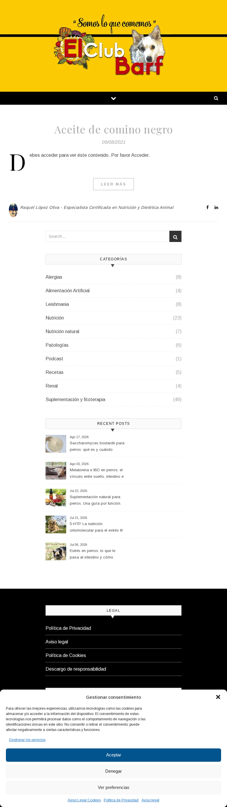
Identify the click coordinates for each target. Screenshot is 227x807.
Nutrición (55, 317)
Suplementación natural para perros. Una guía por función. (95, 500)
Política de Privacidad (121, 800)
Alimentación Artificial (68, 290)
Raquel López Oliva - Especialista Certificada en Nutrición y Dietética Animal (97, 207)
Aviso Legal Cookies (84, 800)
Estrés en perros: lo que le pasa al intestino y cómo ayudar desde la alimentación (96, 554)
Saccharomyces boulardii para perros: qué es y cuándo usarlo (97, 447)
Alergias (54, 277)
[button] (218, 697)
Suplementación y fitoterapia (75, 399)
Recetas (55, 372)
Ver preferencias (113, 787)
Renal (52, 385)
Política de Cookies (66, 655)
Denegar (113, 771)
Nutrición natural (62, 331)
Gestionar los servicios (27, 740)
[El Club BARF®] (113, 45)
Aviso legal (150, 800)
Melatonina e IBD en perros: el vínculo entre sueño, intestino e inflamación (97, 474)
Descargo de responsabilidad (76, 669)
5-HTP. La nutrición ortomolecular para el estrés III (96, 527)
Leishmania (57, 304)
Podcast (54, 358)
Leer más (113, 184)
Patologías (57, 345)
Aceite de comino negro (113, 129)
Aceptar (113, 754)
